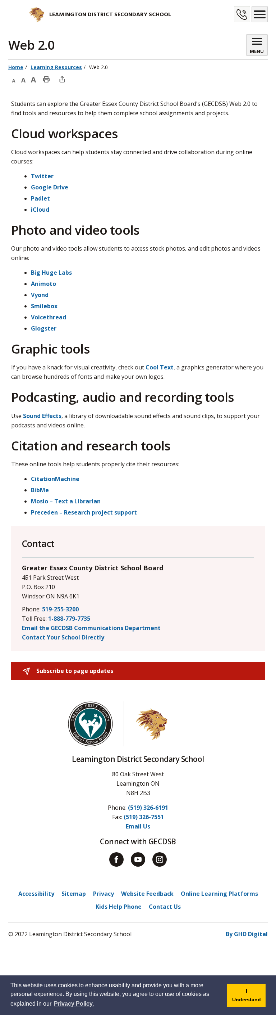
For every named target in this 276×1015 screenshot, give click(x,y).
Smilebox (44, 306)
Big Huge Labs (51, 273)
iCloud (40, 210)
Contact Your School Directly (63, 637)
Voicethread (48, 317)
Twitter (42, 176)
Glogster (43, 328)
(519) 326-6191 (148, 808)
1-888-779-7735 (69, 619)
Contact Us (165, 907)
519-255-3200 (60, 609)
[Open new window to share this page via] (62, 78)
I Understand (249, 997)
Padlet (40, 198)
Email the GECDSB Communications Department (91, 628)
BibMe (40, 490)
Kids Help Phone (119, 907)
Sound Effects (42, 416)
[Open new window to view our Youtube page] (138, 859)
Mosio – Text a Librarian (66, 501)
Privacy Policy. (74, 1004)
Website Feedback (147, 894)
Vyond (40, 295)
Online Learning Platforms (219, 894)
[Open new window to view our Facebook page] (116, 859)
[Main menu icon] (260, 14)
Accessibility (36, 894)
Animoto (43, 284)
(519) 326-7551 (144, 817)
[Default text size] (23, 78)
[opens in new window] (26, 14)
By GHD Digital (247, 934)
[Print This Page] (46, 78)
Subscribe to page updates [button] (74, 671)
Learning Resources (56, 67)
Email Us (138, 826)
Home (15, 67)
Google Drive (49, 187)
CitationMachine (55, 479)
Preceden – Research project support (84, 512)
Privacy (103, 894)
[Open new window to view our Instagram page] (159, 859)
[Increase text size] (33, 78)
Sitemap (73, 894)
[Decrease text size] (13, 78)
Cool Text (160, 367)
